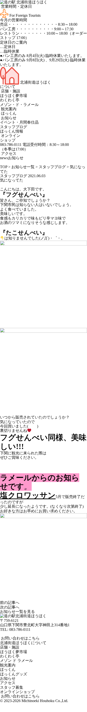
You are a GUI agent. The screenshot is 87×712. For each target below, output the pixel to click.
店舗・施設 (10, 91)
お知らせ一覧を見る (17, 611)
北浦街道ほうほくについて (23, 643)
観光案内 (8, 109)
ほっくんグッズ (13, 674)
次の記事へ (9, 607)
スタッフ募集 (11, 687)
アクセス (8, 153)
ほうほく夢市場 (13, 96)
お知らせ (8, 118)
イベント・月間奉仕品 (19, 122)
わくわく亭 (9, 100)
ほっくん (8, 113)
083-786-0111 (19, 629)
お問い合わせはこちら (20, 638)
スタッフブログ (13, 127)
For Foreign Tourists (24, 15)
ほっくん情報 (11, 131)
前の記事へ (9, 603)
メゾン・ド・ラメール (19, 105)
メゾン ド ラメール (16, 660)
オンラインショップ (10, 138)
